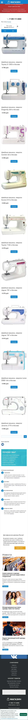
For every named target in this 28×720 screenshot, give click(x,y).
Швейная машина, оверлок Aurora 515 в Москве (11, 198)
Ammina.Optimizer (6, 11)
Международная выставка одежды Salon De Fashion (11, 608)
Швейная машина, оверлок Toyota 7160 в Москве (11, 243)
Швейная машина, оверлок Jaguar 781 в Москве (11, 289)
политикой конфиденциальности (9, 718)
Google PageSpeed (22, 11)
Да (13, 31)
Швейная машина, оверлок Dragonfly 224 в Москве (11, 108)
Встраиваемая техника (14, 683)
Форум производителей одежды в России (13, 639)
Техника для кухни (14, 685)
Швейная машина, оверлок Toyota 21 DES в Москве (11, 63)
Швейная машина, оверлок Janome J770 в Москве (11, 424)
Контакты (14, 675)
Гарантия (14, 673)
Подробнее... (20, 548)
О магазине (14, 671)
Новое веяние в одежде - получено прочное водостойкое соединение (13, 574)
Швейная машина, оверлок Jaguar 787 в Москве (11, 334)
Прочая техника (14, 687)
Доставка (14, 669)
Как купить (14, 667)
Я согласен (23, 714)
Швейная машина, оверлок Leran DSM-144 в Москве (14, 379)
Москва (9, 21)
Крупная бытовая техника (14, 681)
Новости (14, 665)
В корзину (14, 71)
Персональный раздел (14, 708)
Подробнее (5, 586)
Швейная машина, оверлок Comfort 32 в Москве (11, 153)
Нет (5, 31)
